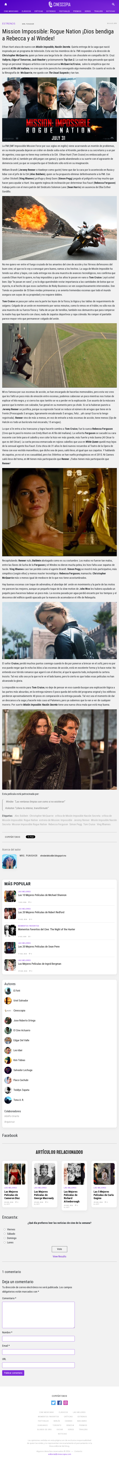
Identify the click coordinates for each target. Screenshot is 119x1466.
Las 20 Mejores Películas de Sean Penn (39, 946)
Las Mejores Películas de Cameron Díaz (12, 1195)
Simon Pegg (75, 824)
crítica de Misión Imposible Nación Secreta (77, 815)
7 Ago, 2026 (22, 902)
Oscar (60, 1429)
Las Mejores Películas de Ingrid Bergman (39, 963)
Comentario (8, 1298)
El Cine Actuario (21, 1030)
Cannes (68, 1421)
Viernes (11, 1229)
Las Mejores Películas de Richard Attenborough (71, 1196)
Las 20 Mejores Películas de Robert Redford (41, 912)
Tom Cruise (89, 824)
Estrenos (51, 11)
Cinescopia (19, 1010)
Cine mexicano (11, 11)
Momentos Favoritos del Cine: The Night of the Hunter (46, 929)
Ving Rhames (104, 824)
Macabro (82, 1421)
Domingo (11, 1238)
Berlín (57, 1421)
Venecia (70, 1425)
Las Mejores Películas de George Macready (44, 1195)
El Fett (16, 990)
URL (4, 1359)
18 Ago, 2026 (22, 919)
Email (5, 1345)
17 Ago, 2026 (22, 954)
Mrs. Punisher (28, 24)
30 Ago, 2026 (9, 1202)
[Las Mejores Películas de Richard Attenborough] (74, 1173)
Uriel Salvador (20, 1000)
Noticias (110, 11)
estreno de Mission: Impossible (55, 820)
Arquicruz (9, 1121)
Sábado (11, 1233)
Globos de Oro (44, 1429)
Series (88, 11)
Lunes (10, 1242)
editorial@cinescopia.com (59, 1454)
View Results (59, 1256)
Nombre (6, 1332)
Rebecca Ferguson (58, 824)
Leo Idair (17, 1050)
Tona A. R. (18, 1100)
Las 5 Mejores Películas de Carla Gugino (104, 1195)
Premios (77, 11)
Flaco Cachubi (20, 1080)
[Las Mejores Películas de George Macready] (44, 1173)
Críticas (38, 11)
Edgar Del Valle (21, 1040)
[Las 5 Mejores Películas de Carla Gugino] (104, 1173)
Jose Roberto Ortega (24, 1020)
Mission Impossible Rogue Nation (29, 824)
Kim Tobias (19, 1060)
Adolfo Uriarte (11, 1116)
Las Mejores (24, 891)
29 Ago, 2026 (23, 971)
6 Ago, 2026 (22, 936)
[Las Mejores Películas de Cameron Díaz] (14, 1173)
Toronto (57, 1425)
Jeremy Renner (82, 820)
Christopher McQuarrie (41, 815)
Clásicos (26, 11)
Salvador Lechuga (22, 1070)
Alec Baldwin (21, 815)
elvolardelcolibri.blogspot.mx (53, 855)
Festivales (64, 11)
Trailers (98, 11)
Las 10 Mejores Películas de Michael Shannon (42, 895)
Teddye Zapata (21, 1090)
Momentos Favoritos (28, 926)
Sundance (43, 1425)
